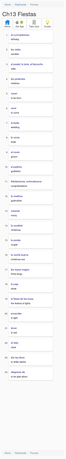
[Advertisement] (33, 415)
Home (8, 4)
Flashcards (20, 4)
